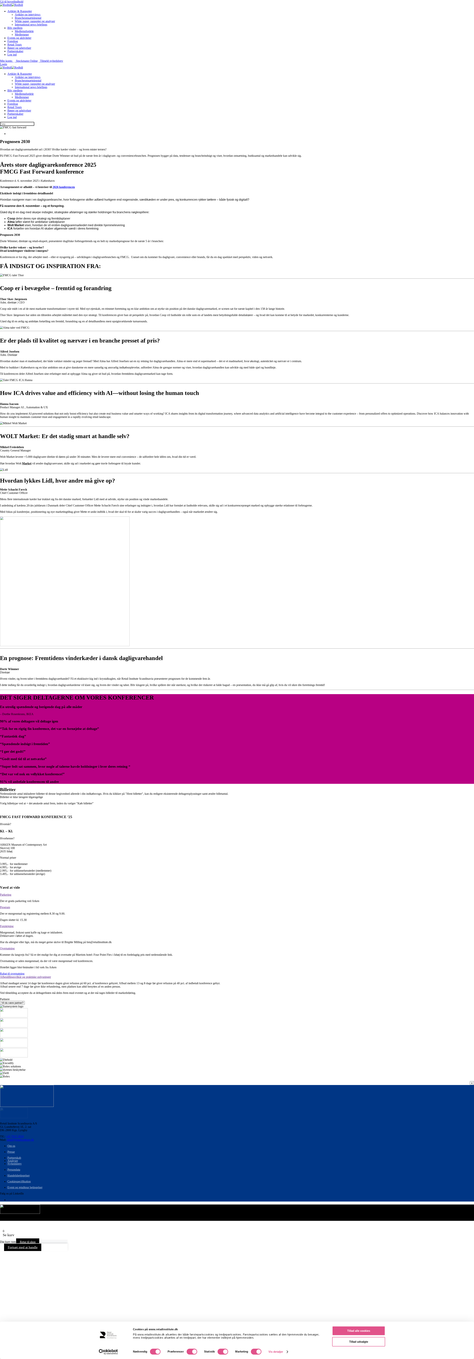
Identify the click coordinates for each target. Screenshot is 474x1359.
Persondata (13, 1169)
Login (3, 64)
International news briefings (31, 24)
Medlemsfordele (24, 31)
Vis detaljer (275, 1351)
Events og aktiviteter (19, 37)
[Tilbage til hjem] (11, 4)
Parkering (5, 894)
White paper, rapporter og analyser (35, 21)
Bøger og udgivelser (19, 47)
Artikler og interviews (27, 14)
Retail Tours (14, 44)
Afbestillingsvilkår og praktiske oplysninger (25, 976)
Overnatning (7, 948)
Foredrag (12, 41)
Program (5, 907)
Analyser (12, 1160)
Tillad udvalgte (358, 1341)
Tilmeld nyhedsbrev (51, 60)
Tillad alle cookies (358, 1330)
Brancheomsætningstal (28, 17)
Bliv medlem (14, 27)
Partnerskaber (15, 51)
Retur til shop (28, 1241)
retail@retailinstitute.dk (20, 1139)
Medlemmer (22, 34)
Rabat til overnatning (12, 973)
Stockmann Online (26, 60)
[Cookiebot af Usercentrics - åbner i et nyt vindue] (108, 1352)
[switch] (192, 1352)
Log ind (12, 54)
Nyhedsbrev (14, 1163)
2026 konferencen (64, 187)
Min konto (7, 60)
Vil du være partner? (12, 1002)
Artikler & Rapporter (19, 11)
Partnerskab (14, 1157)
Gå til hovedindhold (11, 1)
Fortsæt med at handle (23, 1247)
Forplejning (7, 926)
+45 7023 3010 (15, 1136)
